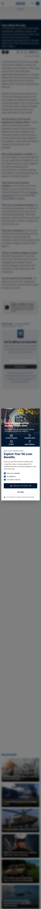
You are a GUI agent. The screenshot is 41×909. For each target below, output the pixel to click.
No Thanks (20, 492)
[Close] (35, 411)
